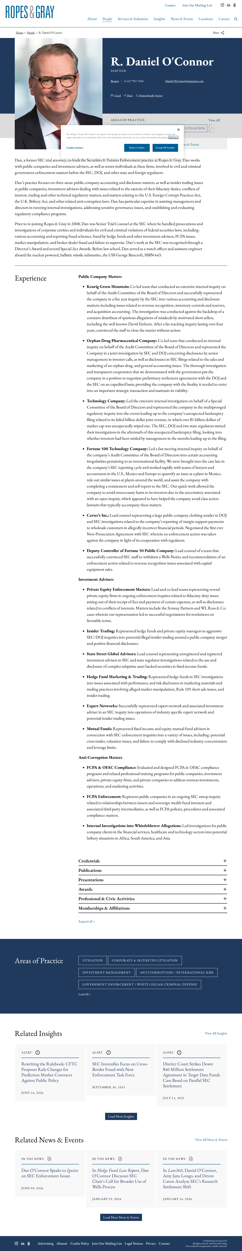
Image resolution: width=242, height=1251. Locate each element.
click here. (173, 137)
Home (19, 33)
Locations (206, 18)
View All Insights (216, 1033)
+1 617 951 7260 (133, 81)
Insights (159, 18)
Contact (170, 5)
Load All (83, 994)
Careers (224, 18)
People (107, 18)
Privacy (151, 1243)
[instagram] (222, 5)
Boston (115, 81)
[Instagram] (16, 1243)
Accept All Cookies (165, 147)
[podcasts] (234, 5)
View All (214, 120)
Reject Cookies (136, 147)
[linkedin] (229, 5)
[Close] (178, 130)
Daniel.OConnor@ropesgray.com (184, 81)
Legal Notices (134, 1243)
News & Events (182, 18)
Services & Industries (133, 18)
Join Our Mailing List (197, 5)
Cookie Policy (79, 1243)
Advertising (46, 1243)
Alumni (62, 1243)
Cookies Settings (75, 147)
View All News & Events (211, 1139)
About (92, 18)
